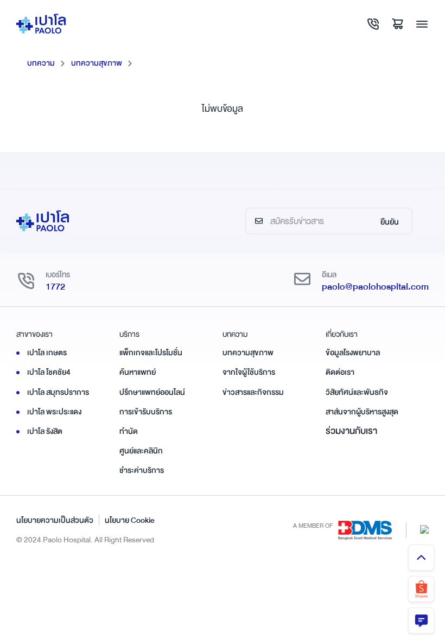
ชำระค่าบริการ (141, 470)
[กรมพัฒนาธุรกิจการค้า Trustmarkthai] (424, 529)
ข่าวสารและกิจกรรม (253, 392)
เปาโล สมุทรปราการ (58, 392)
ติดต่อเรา (340, 372)
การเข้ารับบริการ (145, 411)
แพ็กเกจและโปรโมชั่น (150, 352)
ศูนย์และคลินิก (141, 450)
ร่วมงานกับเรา (351, 431)
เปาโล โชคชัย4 (49, 372)
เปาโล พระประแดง (54, 411)
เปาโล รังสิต (44, 431)
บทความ (41, 62)
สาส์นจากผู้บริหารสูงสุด (362, 411)
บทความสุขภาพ (96, 62)
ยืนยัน (389, 221)
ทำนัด (128, 431)
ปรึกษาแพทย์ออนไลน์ (152, 392)
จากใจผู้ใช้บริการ (249, 372)
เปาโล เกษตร (47, 352)
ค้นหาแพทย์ (137, 372)
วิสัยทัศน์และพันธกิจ (357, 392)
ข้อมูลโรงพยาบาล (353, 352)
